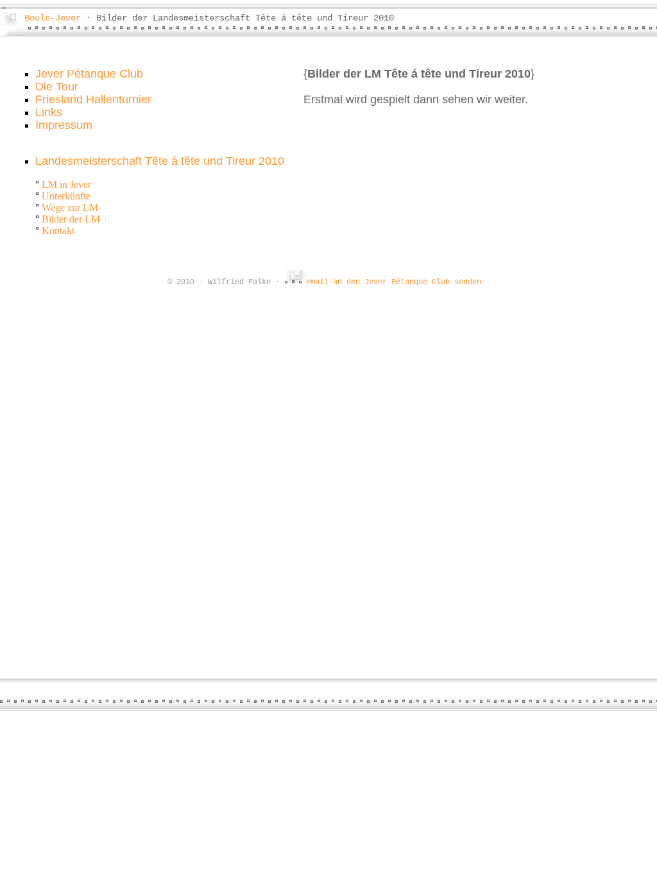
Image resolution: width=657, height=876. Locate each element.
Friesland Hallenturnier (93, 99)
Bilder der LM (71, 219)
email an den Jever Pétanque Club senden (393, 282)
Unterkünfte (66, 195)
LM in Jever (66, 184)
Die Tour (56, 86)
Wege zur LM (70, 207)
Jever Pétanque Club (89, 73)
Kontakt (58, 230)
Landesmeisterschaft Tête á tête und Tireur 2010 (159, 161)
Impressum (63, 125)
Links (48, 112)
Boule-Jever (52, 18)
